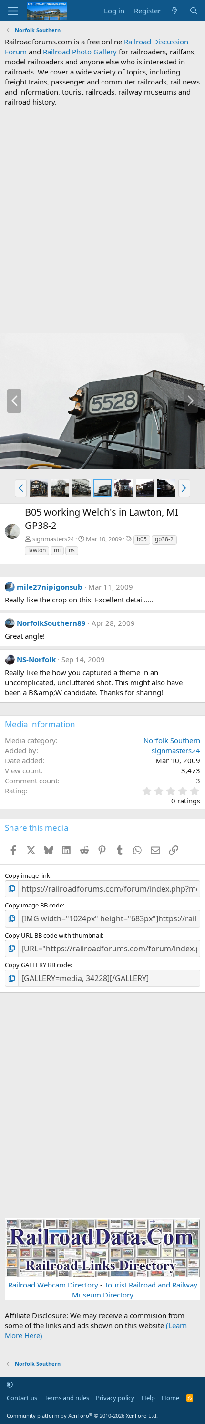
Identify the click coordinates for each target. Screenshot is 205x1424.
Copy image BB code (34, 905)
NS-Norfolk (36, 659)
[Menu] (13, 11)
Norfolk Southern (172, 740)
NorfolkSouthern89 (51, 623)
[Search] (193, 11)
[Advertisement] (102, 219)
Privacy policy (115, 1397)
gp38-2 (164, 539)
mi (57, 550)
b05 (142, 539)
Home (170, 1397)
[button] (21, 488)
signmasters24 (53, 539)
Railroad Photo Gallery (80, 51)
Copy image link (27, 875)
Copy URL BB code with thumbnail (53, 935)
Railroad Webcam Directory (53, 1284)
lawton (37, 550)
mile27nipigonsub (49, 586)
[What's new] (174, 11)
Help (148, 1397)
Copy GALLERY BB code (38, 964)
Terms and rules (66, 1397)
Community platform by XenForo (82, 1415)
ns (72, 550)
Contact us (22, 1397)
